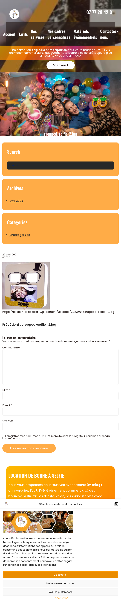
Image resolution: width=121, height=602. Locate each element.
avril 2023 (16, 201)
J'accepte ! (60, 574)
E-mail (7, 405)
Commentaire (12, 347)
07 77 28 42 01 (100, 12)
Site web (7, 420)
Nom (6, 390)
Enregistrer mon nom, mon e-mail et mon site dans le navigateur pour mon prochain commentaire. (57, 437)
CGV (57, 598)
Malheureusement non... (60, 583)
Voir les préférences (60, 592)
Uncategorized (19, 235)
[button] (116, 504)
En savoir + (60, 65)
